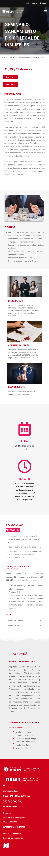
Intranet (34, 3)
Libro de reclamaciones (13, 838)
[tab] (24, 620)
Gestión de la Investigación (14, 817)
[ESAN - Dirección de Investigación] (14, 12)
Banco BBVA (13, 626)
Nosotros (43, 3)
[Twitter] (15, 801)
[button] (10, 77)
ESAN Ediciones (10, 822)
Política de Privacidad (12, 833)
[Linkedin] (10, 801)
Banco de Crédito (15, 621)
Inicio (27, 3)
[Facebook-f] (5, 801)
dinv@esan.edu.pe (10, 791)
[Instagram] (20, 801)
